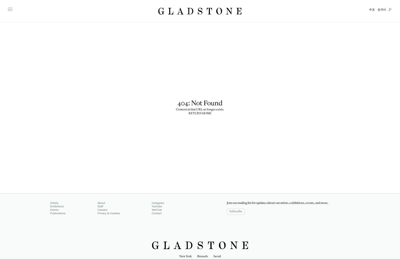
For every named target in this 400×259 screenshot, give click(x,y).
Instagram (158, 203)
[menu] (10, 9)
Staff (100, 206)
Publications (57, 213)
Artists (54, 203)
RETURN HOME (200, 113)
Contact (157, 213)
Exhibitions (57, 206)
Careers (102, 210)
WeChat (157, 210)
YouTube (157, 206)
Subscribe (235, 211)
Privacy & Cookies (109, 213)
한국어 (382, 9)
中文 (372, 9)
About (101, 203)
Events (54, 210)
